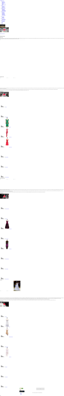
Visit (2, 23)
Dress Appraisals (3, 13)
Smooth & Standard (3, 2)
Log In (21, 394)
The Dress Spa (3, 12)
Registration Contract (3, 8)
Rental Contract (3, 9)
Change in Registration (4, 10)
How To (1, 5)
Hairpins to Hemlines (3, 19)
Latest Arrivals (3, 1)
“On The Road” (3, 21)
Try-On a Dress (3, 6)
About (21, 393)
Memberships (3, 17)
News (1, 18)
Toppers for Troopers (3, 15)
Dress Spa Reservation (4, 11)
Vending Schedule (3, 20)
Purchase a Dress (3, 7)
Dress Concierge (3, 14)
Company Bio (3, 16)
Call (2, 22)
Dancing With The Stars (4, 4)
